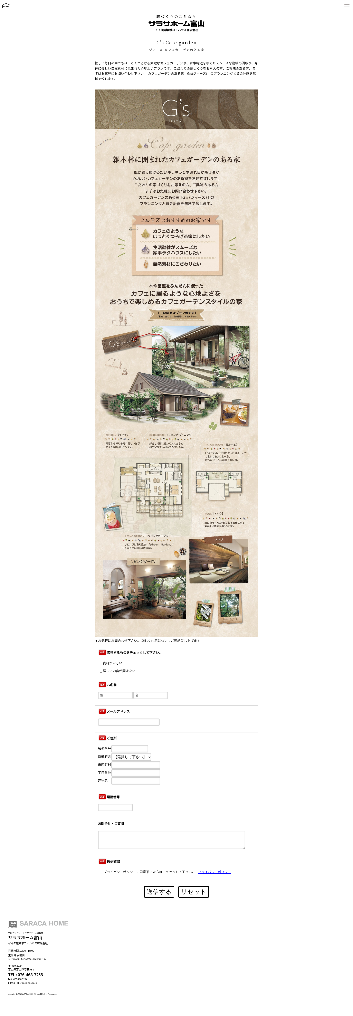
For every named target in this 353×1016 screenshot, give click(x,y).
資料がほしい (112, 663)
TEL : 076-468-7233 (25, 974)
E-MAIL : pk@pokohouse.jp (22, 982)
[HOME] (6, 10)
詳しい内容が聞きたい (119, 670)
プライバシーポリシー (214, 872)
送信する (159, 891)
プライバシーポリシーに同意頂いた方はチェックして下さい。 (149, 872)
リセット (193, 891)
